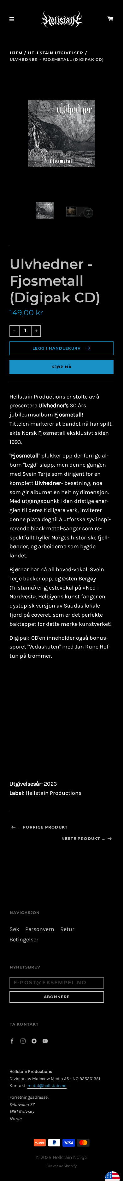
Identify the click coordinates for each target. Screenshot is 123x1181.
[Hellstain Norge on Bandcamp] (34, 1041)
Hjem (16, 52)
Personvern (39, 929)
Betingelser (23, 939)
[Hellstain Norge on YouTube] (45, 1041)
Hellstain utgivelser (55, 52)
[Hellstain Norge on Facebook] (12, 1041)
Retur (67, 929)
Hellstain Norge (70, 1157)
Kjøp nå (61, 366)
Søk (14, 929)
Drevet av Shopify (61, 1166)
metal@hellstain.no (47, 1085)
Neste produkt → (84, 838)
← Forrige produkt (42, 827)
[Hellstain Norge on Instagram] (23, 1041)
